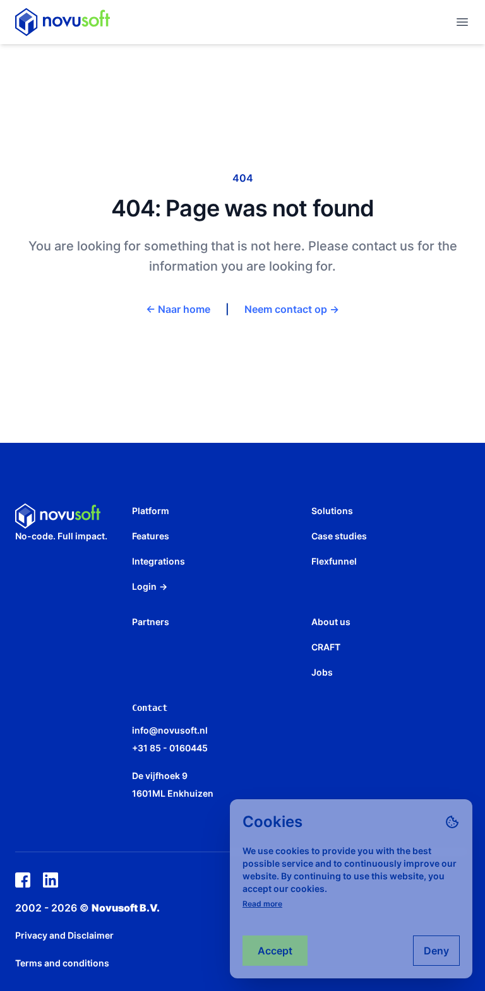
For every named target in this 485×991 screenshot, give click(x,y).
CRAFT (325, 647)
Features (150, 536)
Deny (436, 950)
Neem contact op (291, 309)
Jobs (322, 672)
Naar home (178, 309)
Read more (262, 903)
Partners (150, 621)
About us (330, 621)
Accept (275, 950)
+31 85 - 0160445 (170, 747)
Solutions (332, 510)
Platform (150, 510)
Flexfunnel (334, 561)
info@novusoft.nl (170, 730)
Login (149, 586)
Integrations (158, 561)
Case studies (339, 536)
